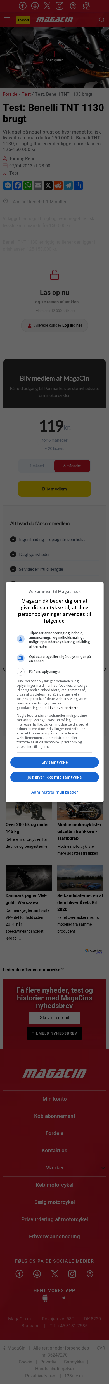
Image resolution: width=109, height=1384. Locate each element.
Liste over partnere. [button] (63, 707)
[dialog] (55, 692)
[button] (55, 672)
